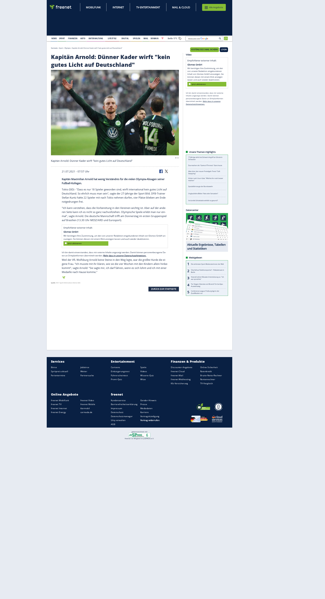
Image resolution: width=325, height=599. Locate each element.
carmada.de (86, 412)
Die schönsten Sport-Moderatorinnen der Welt (207, 264)
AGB (113, 424)
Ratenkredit (206, 371)
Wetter (83, 371)
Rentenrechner (207, 379)
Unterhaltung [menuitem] (96, 38)
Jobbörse (84, 367)
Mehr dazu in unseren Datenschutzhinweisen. (124, 255)
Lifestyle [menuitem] (112, 38)
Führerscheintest (119, 375)
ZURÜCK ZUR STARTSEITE (163, 288)
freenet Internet (59, 408)
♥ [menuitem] (162, 38)
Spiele (143, 367)
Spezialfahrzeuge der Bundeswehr (200, 186)
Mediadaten (146, 408)
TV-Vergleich (206, 383)
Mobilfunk (93, 7)
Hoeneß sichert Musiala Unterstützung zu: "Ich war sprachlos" (207, 278)
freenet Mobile (87, 404)
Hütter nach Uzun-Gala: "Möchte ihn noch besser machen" (205, 179)
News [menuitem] (54, 38)
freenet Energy (58, 412)
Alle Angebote (216, 7)
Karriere (144, 412)
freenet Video (87, 400)
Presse (143, 404)
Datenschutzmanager (122, 416)
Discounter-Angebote (181, 367)
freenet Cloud (178, 371)
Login (224, 49)
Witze (143, 379)
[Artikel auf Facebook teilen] (161, 171)
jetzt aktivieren (75, 243)
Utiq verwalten (118, 420)
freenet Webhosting (181, 379)
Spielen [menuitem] (136, 38)
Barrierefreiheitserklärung (124, 404)
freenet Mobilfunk (60, 400)
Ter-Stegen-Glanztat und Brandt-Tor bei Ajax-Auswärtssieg (207, 285)
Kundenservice (118, 400)
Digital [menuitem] (125, 38)
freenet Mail (177, 375)
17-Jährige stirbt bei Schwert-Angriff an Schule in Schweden (205, 158)
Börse (54, 367)
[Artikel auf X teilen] (166, 171)
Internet (118, 7)
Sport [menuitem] (62, 38)
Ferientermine (58, 375)
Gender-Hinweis (148, 400)
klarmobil (85, 408)
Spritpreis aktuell (59, 371)
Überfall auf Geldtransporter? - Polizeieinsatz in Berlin (207, 271)
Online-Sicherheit (209, 367)
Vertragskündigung (149, 416)
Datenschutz (117, 412)
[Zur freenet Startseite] (60, 7)
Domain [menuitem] (155, 38)
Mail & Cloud (181, 7)
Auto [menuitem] (82, 38)
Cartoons (115, 367)
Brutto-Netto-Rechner (211, 375)
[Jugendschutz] (139, 435)
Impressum (116, 408)
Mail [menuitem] (146, 38)
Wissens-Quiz (147, 375)
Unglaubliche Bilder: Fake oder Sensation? (203, 193)
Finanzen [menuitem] (72, 38)
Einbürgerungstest (120, 371)
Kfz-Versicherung (179, 383)
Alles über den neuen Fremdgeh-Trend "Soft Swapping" (204, 172)
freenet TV (56, 404)
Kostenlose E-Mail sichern (204, 49)
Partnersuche (87, 375)
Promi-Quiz (116, 379)
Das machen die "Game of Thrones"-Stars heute (205, 165)
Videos (143, 371)
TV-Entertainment (148, 7)
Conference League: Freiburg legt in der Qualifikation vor (205, 292)
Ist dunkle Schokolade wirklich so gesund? (203, 200)
